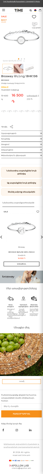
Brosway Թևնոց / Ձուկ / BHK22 (21, 252)
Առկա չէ (4, 87)
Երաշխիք (5, 139)
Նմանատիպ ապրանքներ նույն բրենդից (21, 172)
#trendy (21, 381)
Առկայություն (7, 150)
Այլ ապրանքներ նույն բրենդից (21, 183)
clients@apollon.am (21, 468)
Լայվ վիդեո (36, 28)
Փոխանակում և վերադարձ (13, 155)
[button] (18, 59)
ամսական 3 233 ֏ (33, 97)
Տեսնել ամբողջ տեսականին (21, 192)
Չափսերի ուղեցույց (10, 90)
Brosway (5, 80)
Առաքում (5, 144)
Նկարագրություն (8, 133)
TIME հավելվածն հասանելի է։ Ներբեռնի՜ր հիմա (21, 1)
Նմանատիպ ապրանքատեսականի (18, 203)
